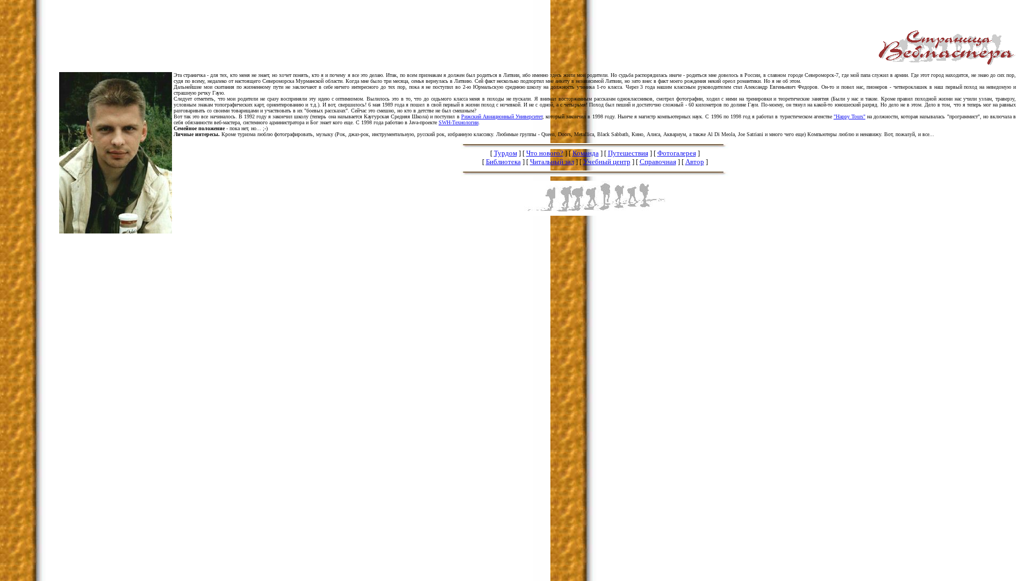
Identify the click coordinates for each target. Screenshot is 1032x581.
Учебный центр (606, 162)
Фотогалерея (676, 153)
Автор (694, 162)
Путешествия (628, 153)
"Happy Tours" (849, 116)
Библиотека (503, 162)
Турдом (505, 153)
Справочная (658, 162)
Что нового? (544, 153)
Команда (585, 153)
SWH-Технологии (458, 122)
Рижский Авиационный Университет (501, 116)
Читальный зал (552, 162)
